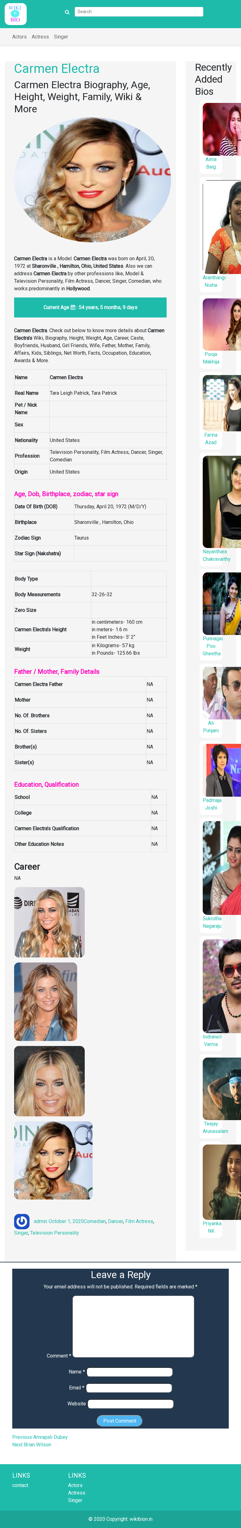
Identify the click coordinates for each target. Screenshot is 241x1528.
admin (40, 1221)
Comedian (95, 1221)
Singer (61, 37)
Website (76, 1404)
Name (77, 1372)
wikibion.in (141, 1519)
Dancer (115, 1221)
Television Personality (54, 1233)
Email (76, 1388)
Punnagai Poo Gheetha (213, 646)
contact (20, 1485)
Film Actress (139, 1221)
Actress (40, 37)
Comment (59, 1356)
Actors (19, 37)
